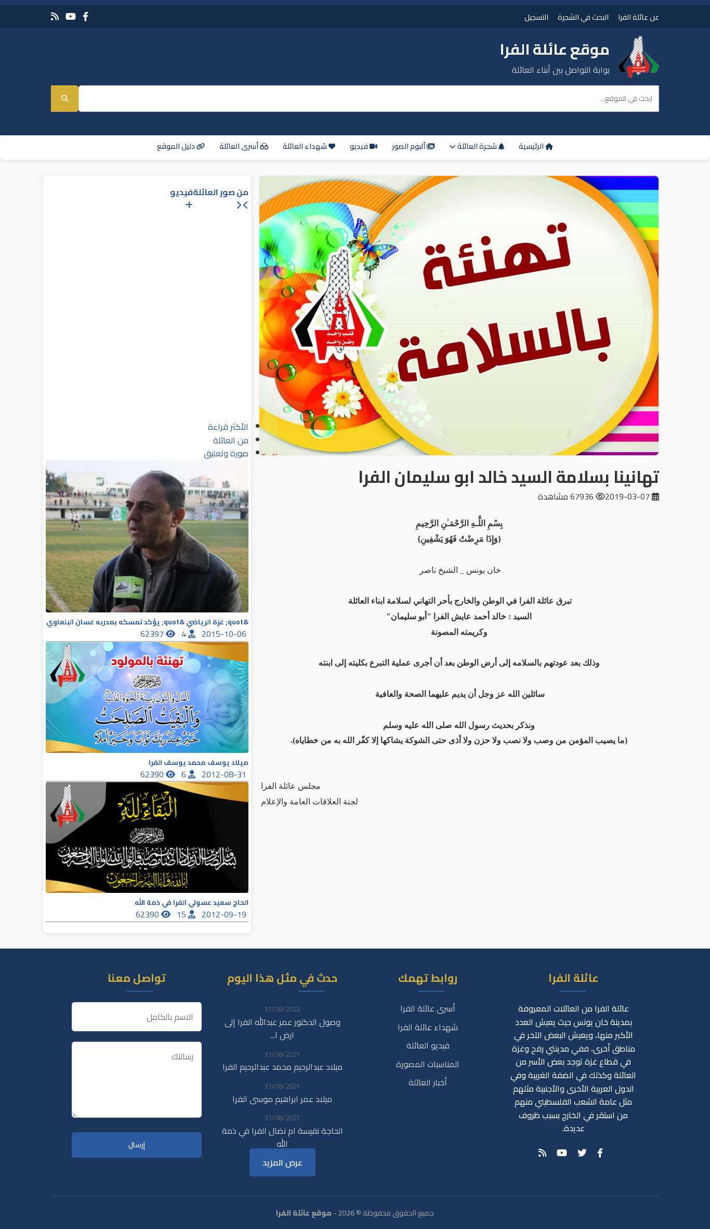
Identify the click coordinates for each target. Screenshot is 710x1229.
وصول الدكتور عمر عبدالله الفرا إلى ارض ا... (282, 1028)
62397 (153, 634)
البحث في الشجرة (583, 17)
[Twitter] (582, 1153)
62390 (153, 774)
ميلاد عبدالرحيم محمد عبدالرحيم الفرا (282, 1066)
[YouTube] (70, 16)
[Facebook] (85, 16)
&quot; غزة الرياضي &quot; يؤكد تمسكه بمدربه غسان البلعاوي (147, 622)
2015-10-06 (225, 634)
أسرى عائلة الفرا (427, 1008)
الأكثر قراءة (228, 426)
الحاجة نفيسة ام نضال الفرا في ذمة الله (282, 1137)
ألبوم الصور (409, 146)
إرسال (136, 1144)
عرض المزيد (282, 1162)
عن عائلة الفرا (638, 17)
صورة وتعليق (226, 453)
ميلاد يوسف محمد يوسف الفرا (198, 762)
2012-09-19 (225, 914)
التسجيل (536, 17)
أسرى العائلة (239, 146)
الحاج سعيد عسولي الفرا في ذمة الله (191, 902)
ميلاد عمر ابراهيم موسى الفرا (282, 1099)
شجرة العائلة (477, 146)
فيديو (360, 146)
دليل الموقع (176, 146)
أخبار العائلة (428, 1082)
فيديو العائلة (428, 1045)
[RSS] (55, 16)
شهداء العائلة (305, 146)
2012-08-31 (225, 774)
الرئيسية (532, 146)
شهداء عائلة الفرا (428, 1027)
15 (182, 914)
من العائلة (230, 440)
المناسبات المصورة (427, 1064)
